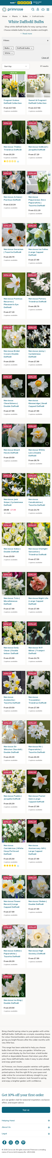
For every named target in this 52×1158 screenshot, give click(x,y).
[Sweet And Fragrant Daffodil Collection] (38, 72)
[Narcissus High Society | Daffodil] (38, 923)
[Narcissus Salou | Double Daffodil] (13, 521)
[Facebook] (5, 1142)
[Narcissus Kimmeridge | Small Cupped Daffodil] (38, 372)
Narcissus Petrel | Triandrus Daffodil (37, 300)
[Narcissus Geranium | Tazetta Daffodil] (13, 221)
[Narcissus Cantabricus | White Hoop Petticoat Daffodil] (13, 817)
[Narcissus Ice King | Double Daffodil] (13, 972)
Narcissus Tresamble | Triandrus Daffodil (37, 700)
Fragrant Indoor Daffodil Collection (13, 101)
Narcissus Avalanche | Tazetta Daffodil (12, 700)
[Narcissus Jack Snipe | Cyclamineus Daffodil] (13, 471)
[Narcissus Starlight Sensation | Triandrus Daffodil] (38, 521)
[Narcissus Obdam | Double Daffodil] (38, 873)
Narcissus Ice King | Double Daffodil (13, 1001)
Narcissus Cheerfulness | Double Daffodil (11, 403)
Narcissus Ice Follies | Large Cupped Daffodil (38, 252)
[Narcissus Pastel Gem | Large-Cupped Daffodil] (38, 768)
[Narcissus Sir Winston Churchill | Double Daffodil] (13, 718)
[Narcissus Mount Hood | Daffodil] (13, 422)
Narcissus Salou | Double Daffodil (12, 550)
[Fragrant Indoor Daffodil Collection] (13, 85)
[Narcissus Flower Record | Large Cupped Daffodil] (13, 873)
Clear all (45, 57)
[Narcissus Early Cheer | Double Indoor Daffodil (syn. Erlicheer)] (13, 620)
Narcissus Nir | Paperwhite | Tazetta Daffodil (37, 749)
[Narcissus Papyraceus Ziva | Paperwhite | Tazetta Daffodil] (38, 169)
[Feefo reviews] (26, 3)
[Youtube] (17, 1142)
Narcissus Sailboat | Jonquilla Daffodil (38, 148)
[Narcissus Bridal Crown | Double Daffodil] (13, 323)
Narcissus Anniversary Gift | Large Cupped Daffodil (37, 849)
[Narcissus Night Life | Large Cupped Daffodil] (38, 570)
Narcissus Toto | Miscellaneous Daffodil (12, 601)
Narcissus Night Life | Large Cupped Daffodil (38, 601)
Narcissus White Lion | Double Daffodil (37, 453)
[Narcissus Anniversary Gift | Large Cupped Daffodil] (38, 817)
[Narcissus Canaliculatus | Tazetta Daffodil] (38, 471)
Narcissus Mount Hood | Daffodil (12, 451)
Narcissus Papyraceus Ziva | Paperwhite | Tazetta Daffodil (37, 201)
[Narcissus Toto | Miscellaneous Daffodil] (13, 570)
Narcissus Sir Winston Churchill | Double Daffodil (13, 749)
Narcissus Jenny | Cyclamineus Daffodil (37, 354)
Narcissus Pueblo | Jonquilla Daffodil (13, 797)
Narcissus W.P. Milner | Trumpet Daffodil (37, 650)
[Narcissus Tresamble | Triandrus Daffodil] (38, 669)
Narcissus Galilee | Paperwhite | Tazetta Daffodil (13, 953)
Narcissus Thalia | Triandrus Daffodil (13, 148)
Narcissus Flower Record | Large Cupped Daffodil (12, 904)
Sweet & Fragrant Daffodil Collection (38, 101)
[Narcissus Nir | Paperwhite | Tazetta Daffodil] (38, 718)
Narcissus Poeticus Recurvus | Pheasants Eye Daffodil (13, 302)
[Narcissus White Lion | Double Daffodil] (38, 422)
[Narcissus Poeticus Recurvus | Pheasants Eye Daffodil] (13, 271)
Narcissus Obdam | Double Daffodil (38, 902)
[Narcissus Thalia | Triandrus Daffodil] (13, 119)
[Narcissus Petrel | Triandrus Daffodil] (38, 271)
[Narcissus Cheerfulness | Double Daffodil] (13, 372)
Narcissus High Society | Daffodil (37, 952)
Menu (48, 10)
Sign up (26, 1110)
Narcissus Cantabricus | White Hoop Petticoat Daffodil (13, 849)
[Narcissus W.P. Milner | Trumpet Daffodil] (38, 620)
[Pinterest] (23, 1142)
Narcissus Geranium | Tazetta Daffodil (13, 250)
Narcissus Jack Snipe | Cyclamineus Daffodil (13, 502)
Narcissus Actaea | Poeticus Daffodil (13, 198)
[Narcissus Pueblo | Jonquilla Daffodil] (13, 768)
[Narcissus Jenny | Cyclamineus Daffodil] (38, 323)
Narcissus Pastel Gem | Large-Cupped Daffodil (37, 799)
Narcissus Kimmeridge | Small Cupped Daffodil (38, 403)
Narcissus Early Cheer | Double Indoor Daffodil (11, 650)
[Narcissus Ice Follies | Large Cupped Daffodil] (38, 221)
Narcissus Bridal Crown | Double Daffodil (12, 354)
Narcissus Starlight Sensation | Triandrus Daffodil (38, 552)
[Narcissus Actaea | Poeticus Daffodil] (13, 169)
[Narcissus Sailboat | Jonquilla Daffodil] (38, 119)
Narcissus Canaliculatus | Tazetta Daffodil (37, 502)
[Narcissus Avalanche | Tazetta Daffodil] (13, 669)
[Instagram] (11, 1142)
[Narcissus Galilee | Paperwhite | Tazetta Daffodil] (13, 923)
